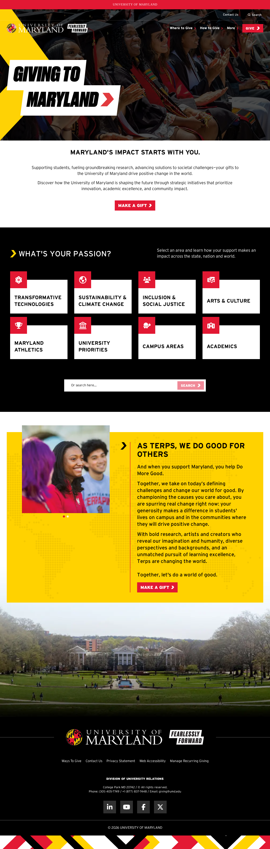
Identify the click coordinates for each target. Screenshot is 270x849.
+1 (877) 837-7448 (134, 791)
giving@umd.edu (170, 791)
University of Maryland (135, 4)
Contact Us (230, 14)
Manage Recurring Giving (189, 761)
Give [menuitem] (250, 28)
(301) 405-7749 (109, 791)
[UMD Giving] (47, 28)
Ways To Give (71, 761)
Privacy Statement (121, 761)
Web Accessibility (152, 761)
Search (257, 14)
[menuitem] (183, 28)
